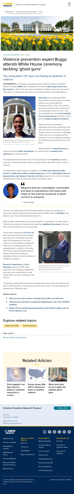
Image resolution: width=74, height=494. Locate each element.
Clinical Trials (43, 455)
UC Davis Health (9, 12)
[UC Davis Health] (10, 432)
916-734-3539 (12, 421)
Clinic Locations (44, 451)
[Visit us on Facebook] (48, 432)
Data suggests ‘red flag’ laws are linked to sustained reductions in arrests (16, 390)
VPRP (20, 86)
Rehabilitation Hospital (8, 447)
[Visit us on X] (58, 432)
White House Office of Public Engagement (29, 173)
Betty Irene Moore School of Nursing (9, 463)
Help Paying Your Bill (46, 463)
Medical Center (8, 438)
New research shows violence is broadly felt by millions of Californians (36, 298)
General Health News (11, 326)
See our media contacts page (14, 337)
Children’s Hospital (9, 442)
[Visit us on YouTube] (44, 432)
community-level (59, 148)
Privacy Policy (15, 482)
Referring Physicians (46, 459)
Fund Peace (55, 159)
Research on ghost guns (12, 264)
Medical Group (8, 468)
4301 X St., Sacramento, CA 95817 (61, 480)
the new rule (29, 232)
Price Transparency (45, 466)
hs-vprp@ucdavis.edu (15, 423)
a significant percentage (51, 224)
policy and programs (26, 151)
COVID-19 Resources (46, 470)
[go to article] (16, 374)
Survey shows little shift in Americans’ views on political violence (36, 388)
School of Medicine (9, 458)
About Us (24, 443)
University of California (60, 452)
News (40, 12)
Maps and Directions (28, 454)
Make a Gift (62, 408)
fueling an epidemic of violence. (57, 119)
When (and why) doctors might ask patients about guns (57, 388)
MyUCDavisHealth (45, 441)
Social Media (25, 451)
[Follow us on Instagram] (63, 432)
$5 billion (60, 213)
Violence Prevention (11, 55)
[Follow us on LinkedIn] (53, 432)
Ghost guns (43, 97)
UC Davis (59, 441)
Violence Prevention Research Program (26, 12)
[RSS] (68, 432)
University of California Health (62, 446)
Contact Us (24, 447)
